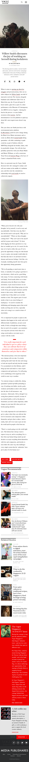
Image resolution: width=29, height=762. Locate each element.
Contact (9, 754)
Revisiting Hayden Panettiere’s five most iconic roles (20, 610)
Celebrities (17, 606)
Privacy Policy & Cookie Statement (19, 754)
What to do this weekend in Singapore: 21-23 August (19, 572)
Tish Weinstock (18, 533)
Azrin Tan (18, 561)
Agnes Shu (16, 579)
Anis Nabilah (19, 602)
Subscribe (15, 732)
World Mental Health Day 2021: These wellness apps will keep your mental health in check (20, 507)
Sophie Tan (16, 562)
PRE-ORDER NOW (17, 702)
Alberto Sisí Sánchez (20, 616)
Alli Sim (15, 498)
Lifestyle (14, 51)
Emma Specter (19, 615)
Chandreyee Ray (18, 512)
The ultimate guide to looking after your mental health (20, 494)
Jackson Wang (14, 156)
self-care (5, 459)
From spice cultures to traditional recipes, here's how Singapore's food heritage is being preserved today (20, 593)
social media (15, 173)
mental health (18, 138)
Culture (15, 544)
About (4, 754)
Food (15, 585)
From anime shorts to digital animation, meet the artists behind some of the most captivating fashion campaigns (20, 552)
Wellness (15, 490)
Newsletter (13, 755)
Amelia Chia (17, 487)
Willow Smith (15, 63)
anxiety (12, 115)
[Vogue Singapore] (5, 2)
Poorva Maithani (20, 578)
